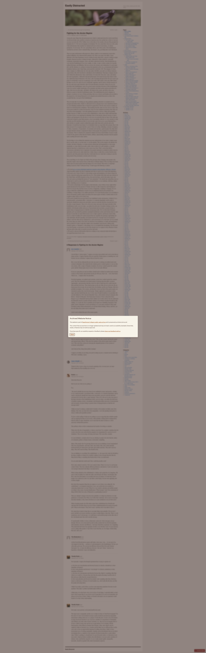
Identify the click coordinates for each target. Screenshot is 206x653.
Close (72, 334)
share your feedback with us (112, 331)
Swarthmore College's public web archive (94, 322)
